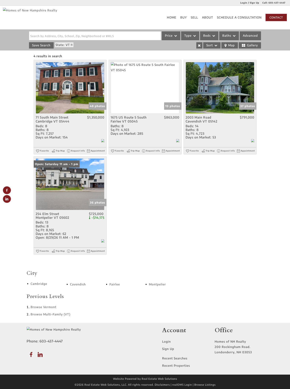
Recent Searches (174, 358)
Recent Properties (176, 365)
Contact (276, 17)
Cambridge (39, 283)
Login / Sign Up (249, 2)
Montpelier (157, 284)
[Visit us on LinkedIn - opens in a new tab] (7, 199)
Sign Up (168, 349)
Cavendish (78, 284)
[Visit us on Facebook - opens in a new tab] (7, 190)
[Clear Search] (199, 45)
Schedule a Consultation (239, 17)
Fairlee (114, 284)
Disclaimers (162, 384)
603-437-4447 (276, 2)
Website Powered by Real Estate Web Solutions (145, 378)
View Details (70, 88)
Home (171, 17)
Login (166, 341)
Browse (43, 307)
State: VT (63, 45)
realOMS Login (182, 384)
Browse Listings (205, 384)
